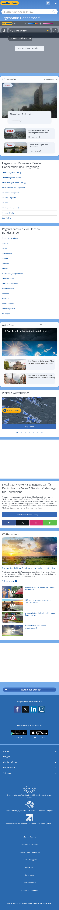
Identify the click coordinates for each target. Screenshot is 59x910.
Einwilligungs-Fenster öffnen (29, 852)
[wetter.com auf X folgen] (25, 710)
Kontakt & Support (29, 860)
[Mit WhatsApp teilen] (50, 522)
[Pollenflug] (48, 3)
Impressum (29, 867)
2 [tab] (21, 432)
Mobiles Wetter (10, 762)
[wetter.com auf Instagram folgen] (41, 709)
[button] (29, 751)
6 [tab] (37, 432)
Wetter (6, 751)
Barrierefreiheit (30, 882)
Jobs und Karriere (29, 837)
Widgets (6, 756)
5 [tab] (33, 432)
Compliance (29, 875)
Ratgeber (7, 773)
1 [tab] (17, 432)
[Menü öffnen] (54, 3)
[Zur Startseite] (11, 3)
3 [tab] (25, 432)
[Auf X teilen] (22, 522)
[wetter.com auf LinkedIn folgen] (33, 709)
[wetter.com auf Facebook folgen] (17, 709)
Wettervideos (9, 767)
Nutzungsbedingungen (29, 890)
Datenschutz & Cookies (29, 844)
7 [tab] (41, 432)
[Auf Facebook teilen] (9, 522)
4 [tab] (29, 432)
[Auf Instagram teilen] (36, 522)
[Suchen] (53, 11)
